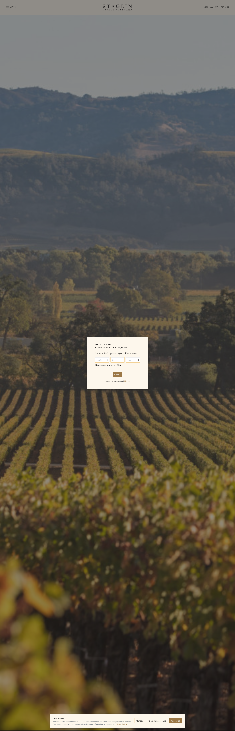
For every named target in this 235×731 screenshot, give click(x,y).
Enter (117, 374)
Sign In (126, 381)
